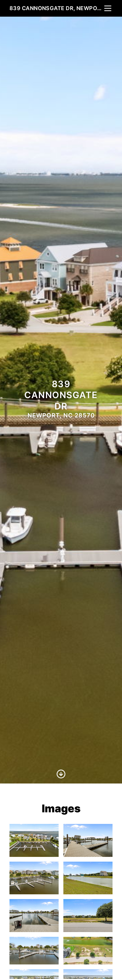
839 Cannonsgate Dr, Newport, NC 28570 (56, 8)
